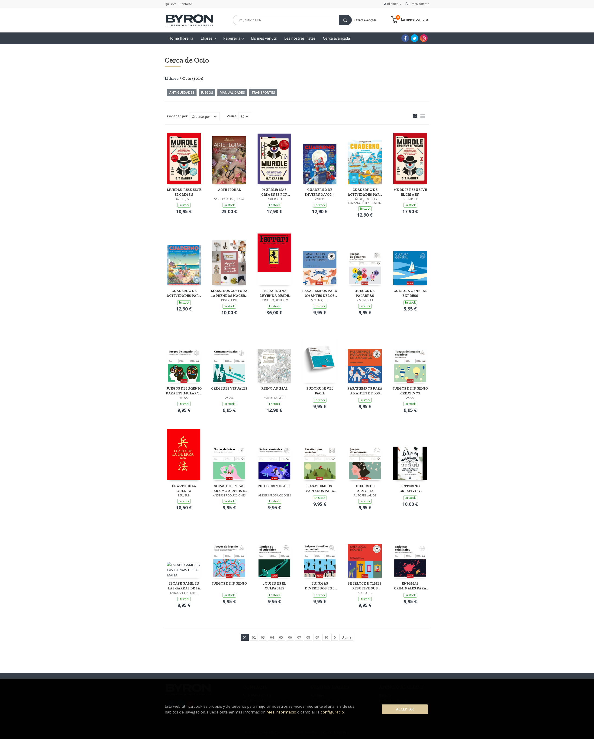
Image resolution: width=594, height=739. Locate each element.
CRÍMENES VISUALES (229, 388)
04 (272, 637)
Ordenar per (177, 116)
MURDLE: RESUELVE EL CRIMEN (184, 192)
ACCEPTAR (405, 709)
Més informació (281, 712)
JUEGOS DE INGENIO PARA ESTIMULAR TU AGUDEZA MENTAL (184, 390)
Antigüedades (181, 92)
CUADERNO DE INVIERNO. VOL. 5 (320, 192)
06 (290, 637)
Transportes (263, 92)
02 (254, 637)
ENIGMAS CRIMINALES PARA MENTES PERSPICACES (410, 585)
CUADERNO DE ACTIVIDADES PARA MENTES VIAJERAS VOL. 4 (365, 192)
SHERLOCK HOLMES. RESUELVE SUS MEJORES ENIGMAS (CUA (365, 585)
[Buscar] (345, 20)
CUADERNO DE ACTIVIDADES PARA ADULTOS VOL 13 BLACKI (184, 293)
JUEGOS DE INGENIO (229, 583)
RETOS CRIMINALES (274, 486)
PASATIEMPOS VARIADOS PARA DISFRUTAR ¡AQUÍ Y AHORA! (320, 488)
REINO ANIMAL (274, 388)
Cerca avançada (366, 20)
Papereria (232, 38)
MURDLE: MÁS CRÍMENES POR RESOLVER (274, 192)
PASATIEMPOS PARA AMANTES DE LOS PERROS (319, 293)
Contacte (186, 4)
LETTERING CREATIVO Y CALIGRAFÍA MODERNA (410, 488)
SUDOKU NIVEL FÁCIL (319, 390)
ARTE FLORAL (229, 190)
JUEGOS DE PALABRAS (364, 293)
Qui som (170, 4)
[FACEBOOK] (405, 38)
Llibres (207, 38)
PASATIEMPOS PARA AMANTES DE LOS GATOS (364, 390)
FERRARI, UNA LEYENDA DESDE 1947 (274, 293)
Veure (231, 116)
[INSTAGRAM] (424, 38)
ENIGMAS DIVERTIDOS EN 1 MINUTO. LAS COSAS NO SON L (319, 585)
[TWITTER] (414, 38)
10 (326, 637)
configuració (332, 712)
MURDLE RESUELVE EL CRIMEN (410, 192)
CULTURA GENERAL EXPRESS (410, 293)
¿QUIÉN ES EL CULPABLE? (274, 585)
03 (263, 637)
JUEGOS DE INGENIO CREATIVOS (410, 390)
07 (299, 637)
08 (308, 637)
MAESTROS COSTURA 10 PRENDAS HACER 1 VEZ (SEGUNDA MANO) (229, 293)
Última (346, 637)
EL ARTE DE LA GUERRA (184, 488)
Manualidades (232, 92)
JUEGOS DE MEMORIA (364, 488)
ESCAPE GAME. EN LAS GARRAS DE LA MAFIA (184, 585)
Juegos (207, 92)
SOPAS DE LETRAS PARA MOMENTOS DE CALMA (229, 488)
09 (317, 637)
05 (281, 637)
